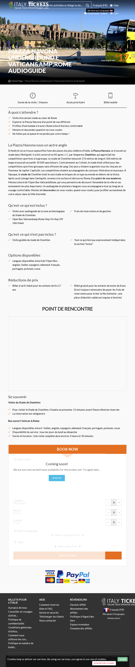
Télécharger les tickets (51, 616)
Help (116, 5)
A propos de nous (17, 607)
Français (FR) (100, 5)
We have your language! (98, 10)
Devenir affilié (78, 604)
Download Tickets (97, 13)
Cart (116, 13)
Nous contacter (47, 620)
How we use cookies (104, 663)
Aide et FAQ (45, 608)
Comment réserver (49, 604)
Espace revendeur (79, 624)
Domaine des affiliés (81, 628)
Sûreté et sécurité (49, 612)
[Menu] (30, 4)
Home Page (17, 81)
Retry (58, 478)
